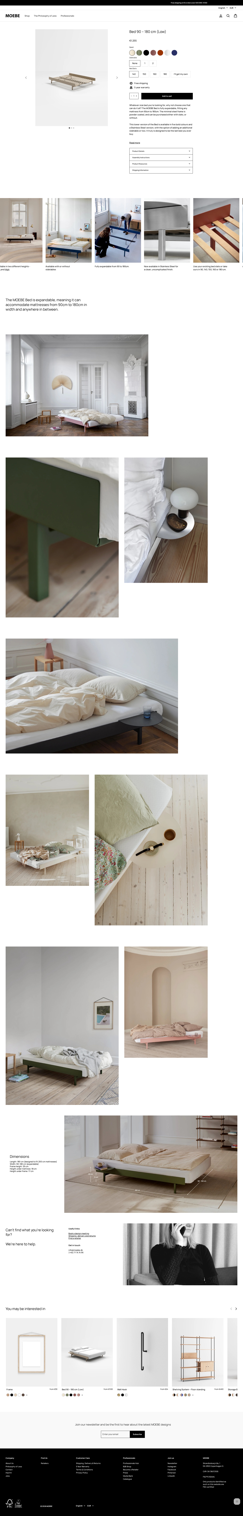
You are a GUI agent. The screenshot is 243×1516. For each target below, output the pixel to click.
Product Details (138, 151)
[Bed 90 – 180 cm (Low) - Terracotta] (78, 1395)
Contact (9, 1469)
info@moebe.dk (75, 1250)
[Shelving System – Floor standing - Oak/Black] (174, 1395)
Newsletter (172, 1463)
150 (144, 74)
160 (154, 74)
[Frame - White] (19, 1395)
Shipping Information (140, 170)
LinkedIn (171, 1476)
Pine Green (139, 53)
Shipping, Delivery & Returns (88, 1463)
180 (165, 74)
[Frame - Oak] (8, 1395)
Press (125, 1472)
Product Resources (139, 164)
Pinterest (172, 1472)
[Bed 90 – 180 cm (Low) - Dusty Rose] (74, 1395)
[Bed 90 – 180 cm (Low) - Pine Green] (67, 1395)
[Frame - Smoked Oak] (23, 1395)
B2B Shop (127, 1466)
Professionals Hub (131, 1463)
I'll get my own (181, 74)
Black (146, 53)
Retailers (45, 1463)
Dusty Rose (153, 53)
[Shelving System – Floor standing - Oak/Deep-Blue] (181, 1395)
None (134, 63)
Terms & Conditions (84, 1469)
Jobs (8, 1476)
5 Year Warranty (82, 1466)
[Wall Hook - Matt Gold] (118, 1395)
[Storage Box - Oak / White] (233, 1395)
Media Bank (128, 1476)
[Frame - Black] (11, 1395)
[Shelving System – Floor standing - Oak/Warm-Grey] (189, 1395)
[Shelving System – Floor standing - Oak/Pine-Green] (185, 1395)
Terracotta (160, 53)
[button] (117, 77)
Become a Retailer (131, 1469)
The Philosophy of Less (45, 15)
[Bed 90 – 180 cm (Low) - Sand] (63, 1395)
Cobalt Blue (174, 53)
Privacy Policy (82, 1472)
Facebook (172, 1469)
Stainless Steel (167, 53)
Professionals (67, 15)
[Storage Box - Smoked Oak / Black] (237, 1395)
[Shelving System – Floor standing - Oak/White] (177, 1395)
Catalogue (127, 1479)
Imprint (9, 1472)
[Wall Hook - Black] (122, 1395)
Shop (27, 15)
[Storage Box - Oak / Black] (229, 1395)
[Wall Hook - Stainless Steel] (126, 1395)
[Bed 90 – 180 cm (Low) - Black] (71, 1395)
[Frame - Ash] (15, 1395)
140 (134, 74)
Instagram (172, 1466)
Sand (132, 53)
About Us (10, 1463)
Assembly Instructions (140, 157)
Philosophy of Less (14, 1466)
